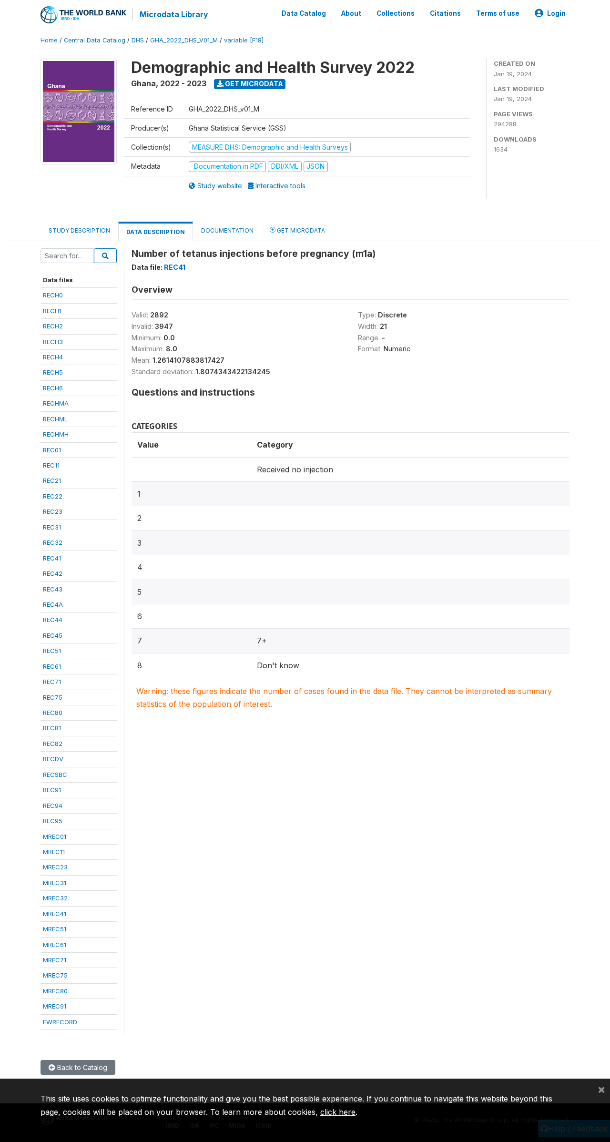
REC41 (52, 558)
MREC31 (54, 883)
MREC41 (54, 914)
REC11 (51, 465)
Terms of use (497, 13)
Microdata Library (174, 14)
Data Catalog (304, 13)
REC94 (52, 805)
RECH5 (53, 372)
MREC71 (54, 960)
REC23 (52, 511)
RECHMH (56, 434)
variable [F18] (244, 40)
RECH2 (53, 326)
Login (556, 13)
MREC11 (54, 852)
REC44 (52, 619)
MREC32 (55, 898)
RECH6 (53, 388)
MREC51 (54, 929)
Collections (395, 13)
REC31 (52, 527)
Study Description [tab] (79, 230)
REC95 (52, 821)
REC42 (52, 573)
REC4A (53, 604)
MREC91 (54, 1006)
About (351, 13)
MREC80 (55, 991)
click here (338, 1112)
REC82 (52, 743)
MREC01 (54, 836)
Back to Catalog (81, 1067)
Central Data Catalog (94, 40)
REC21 (52, 480)
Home (49, 40)
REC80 (52, 712)
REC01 (52, 450)
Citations (445, 13)
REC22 (52, 496)
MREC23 (55, 867)
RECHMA (56, 403)
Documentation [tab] (227, 230)
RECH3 (53, 342)
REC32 (52, 542)
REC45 (52, 635)
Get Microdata (253, 84)
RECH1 (52, 311)
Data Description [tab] (155, 231)
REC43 (52, 589)
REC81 (52, 728)
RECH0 (53, 295)
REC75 (52, 697)
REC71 (52, 681)
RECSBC (55, 774)
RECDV (53, 759)
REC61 (52, 666)
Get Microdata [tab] (300, 230)
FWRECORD (60, 1022)
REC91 (52, 790)
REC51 (52, 650)
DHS (138, 40)
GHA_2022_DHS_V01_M (184, 40)
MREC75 (55, 975)
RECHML (55, 419)
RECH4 (53, 357)
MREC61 (54, 944)
